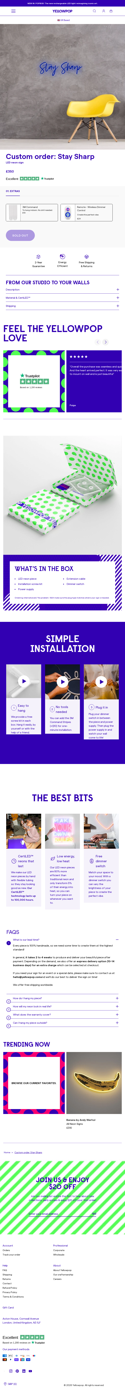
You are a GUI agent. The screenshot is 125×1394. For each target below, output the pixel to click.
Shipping (7, 1274)
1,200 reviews (36, 387)
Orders (6, 1250)
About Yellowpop (62, 1270)
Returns (7, 1279)
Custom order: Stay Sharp (28, 1152)
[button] (13, 192)
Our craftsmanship (63, 1274)
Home (7, 1152)
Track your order (11, 1254)
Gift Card (8, 1307)
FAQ (5, 1270)
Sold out (20, 235)
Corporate (58, 1250)
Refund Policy (10, 1287)
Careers (57, 1279)
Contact (7, 1283)
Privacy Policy (10, 1292)
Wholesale (58, 1254)
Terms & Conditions (13, 1296)
